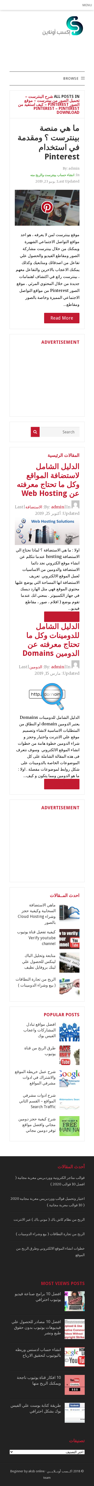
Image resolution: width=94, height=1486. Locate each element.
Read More (61, 318)
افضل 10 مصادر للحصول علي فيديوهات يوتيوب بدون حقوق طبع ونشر (36, 1327)
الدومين (35, 666)
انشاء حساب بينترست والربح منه (52, 175)
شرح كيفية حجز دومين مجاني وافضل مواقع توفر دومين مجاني (37, 1125)
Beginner (16, 1471)
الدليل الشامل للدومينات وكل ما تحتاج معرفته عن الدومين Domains (50, 640)
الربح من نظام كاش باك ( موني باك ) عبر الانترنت (49, 1219)
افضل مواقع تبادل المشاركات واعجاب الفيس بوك (39, 1030)
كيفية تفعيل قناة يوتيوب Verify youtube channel (36, 938)
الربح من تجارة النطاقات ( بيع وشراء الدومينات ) (50, 1234)
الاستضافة (33, 506)
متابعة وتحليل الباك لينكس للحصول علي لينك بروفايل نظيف (39, 961)
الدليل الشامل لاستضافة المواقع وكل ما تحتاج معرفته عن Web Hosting (48, 480)
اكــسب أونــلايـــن (59, 1471)
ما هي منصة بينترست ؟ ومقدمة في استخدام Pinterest (48, 142)
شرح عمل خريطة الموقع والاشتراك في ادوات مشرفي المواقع (35, 1077)
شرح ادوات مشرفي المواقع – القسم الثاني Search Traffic (37, 1101)
